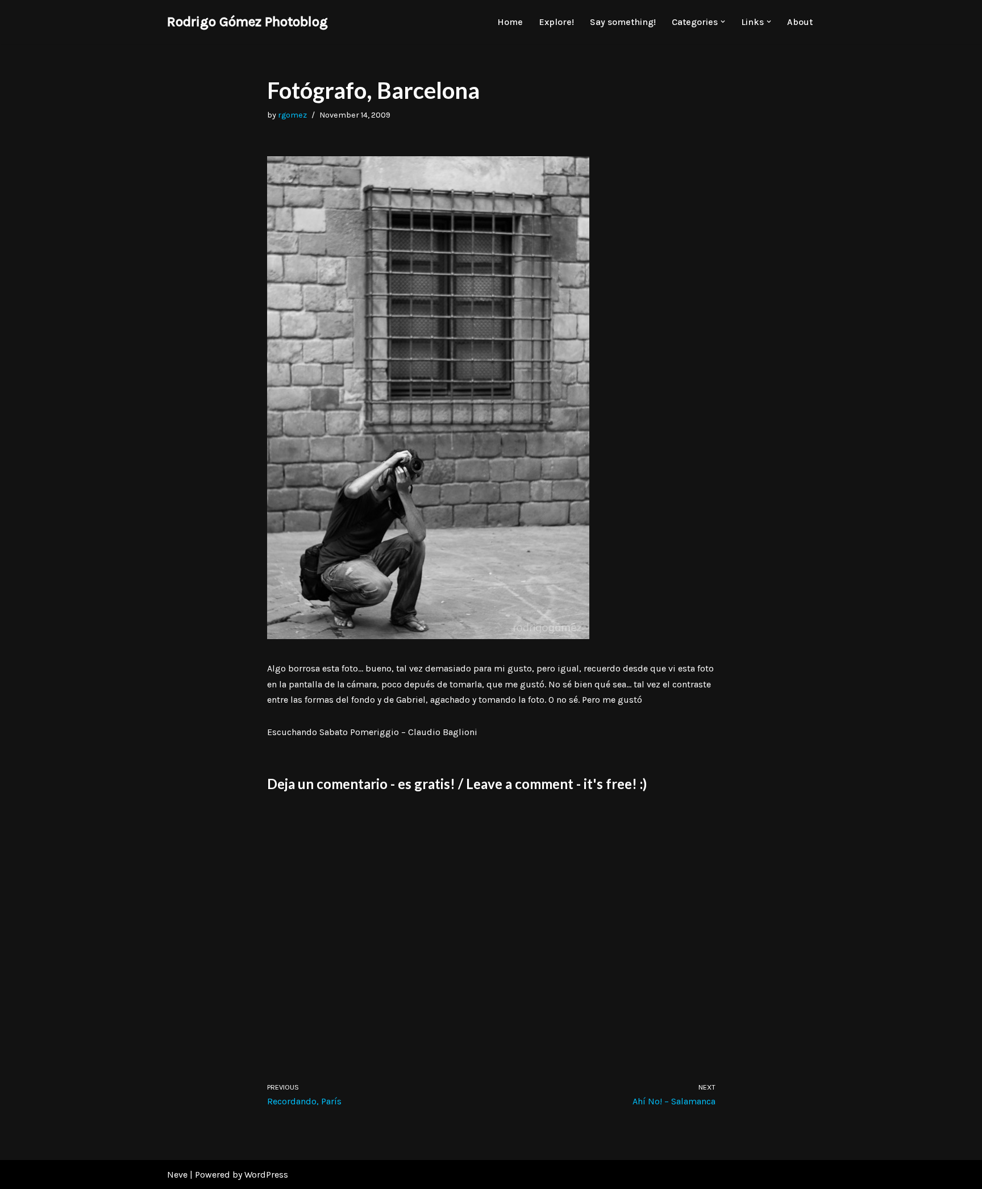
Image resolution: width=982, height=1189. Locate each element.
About (800, 21)
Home (510, 21)
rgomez (292, 115)
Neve (177, 1174)
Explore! (556, 21)
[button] (723, 21)
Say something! (623, 21)
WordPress (266, 1174)
